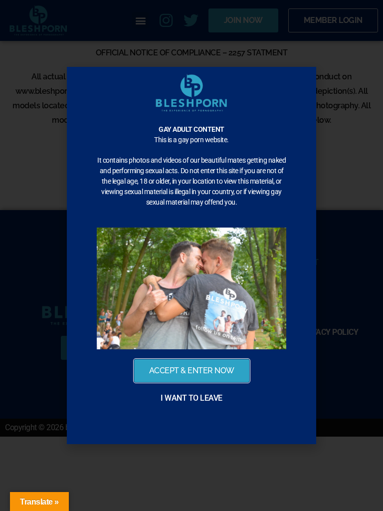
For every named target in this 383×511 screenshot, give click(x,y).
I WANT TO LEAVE (191, 398)
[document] (191, 255)
